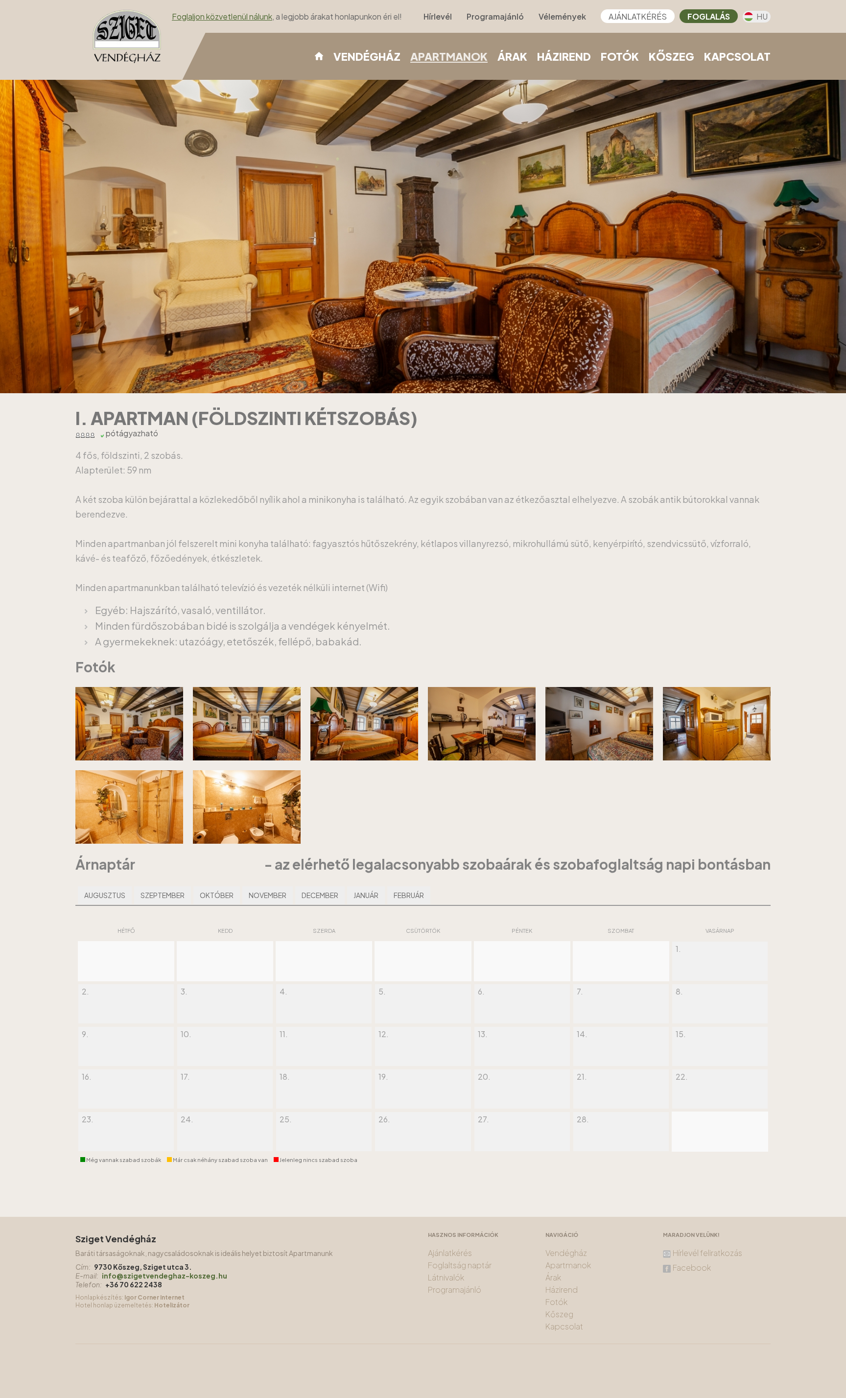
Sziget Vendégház (115, 1238)
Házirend (564, 56)
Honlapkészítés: (99, 1297)
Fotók (620, 56)
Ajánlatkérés (638, 16)
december (320, 895)
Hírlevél (437, 16)
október (217, 895)
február (409, 895)
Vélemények (562, 16)
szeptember (163, 895)
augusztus (104, 895)
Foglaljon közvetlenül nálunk (222, 16)
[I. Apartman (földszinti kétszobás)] (136, 756)
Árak (512, 56)
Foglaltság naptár (460, 1265)
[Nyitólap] (319, 56)
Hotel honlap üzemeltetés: (114, 1305)
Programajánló (495, 16)
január (365, 895)
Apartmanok (449, 57)
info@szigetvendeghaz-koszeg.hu (164, 1275)
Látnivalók (446, 1277)
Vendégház (366, 56)
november (267, 895)
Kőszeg (671, 56)
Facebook (692, 1268)
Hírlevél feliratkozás (707, 1253)
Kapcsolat (737, 56)
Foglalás (708, 16)
